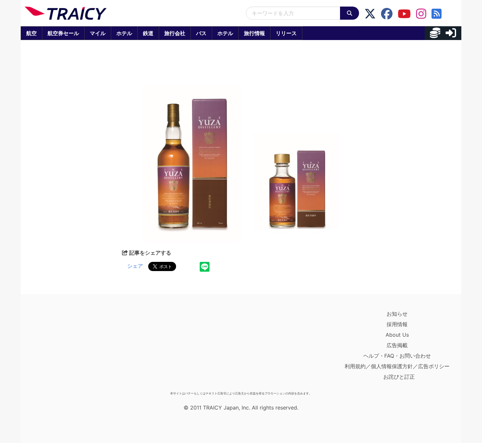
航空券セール (63, 33)
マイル (98, 33)
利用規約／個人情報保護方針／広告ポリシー (397, 366)
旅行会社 (174, 33)
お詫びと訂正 (399, 376)
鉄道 (148, 33)
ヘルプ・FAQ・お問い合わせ (397, 355)
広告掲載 (397, 345)
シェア (135, 266)
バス (201, 33)
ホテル (124, 33)
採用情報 (397, 324)
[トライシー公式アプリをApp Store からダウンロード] (63, 348)
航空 (31, 33)
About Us (397, 334)
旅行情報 (254, 33)
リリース (286, 33)
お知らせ (397, 313)
